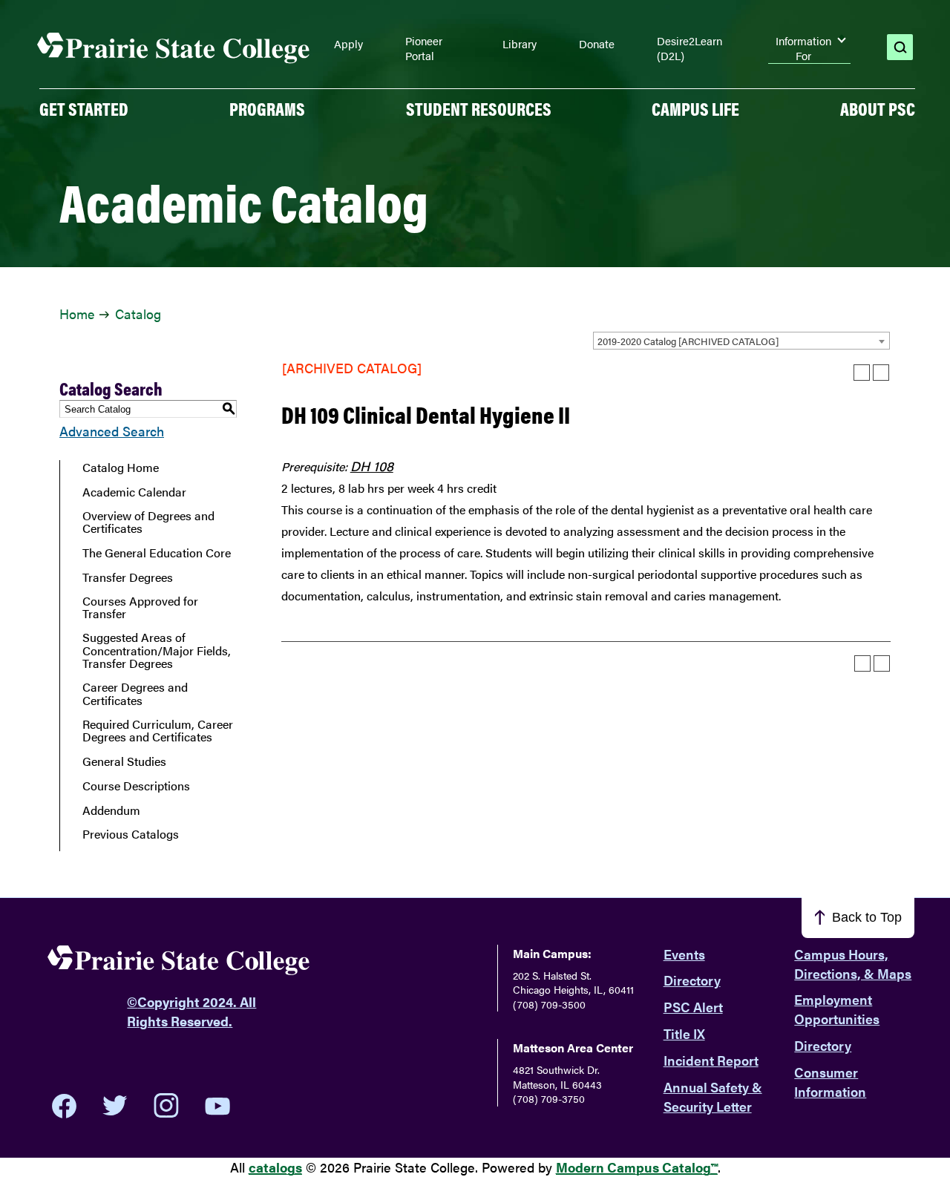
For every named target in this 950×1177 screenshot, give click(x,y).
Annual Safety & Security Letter (713, 1096)
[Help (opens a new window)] (881, 372)
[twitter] (115, 1105)
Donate (597, 43)
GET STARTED (83, 108)
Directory (692, 980)
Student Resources (478, 108)
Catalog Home (120, 467)
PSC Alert (693, 1006)
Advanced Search (111, 431)
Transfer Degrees (127, 577)
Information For (803, 48)
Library (519, 43)
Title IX (684, 1033)
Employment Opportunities (836, 1009)
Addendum (111, 810)
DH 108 (371, 465)
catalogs (275, 1167)
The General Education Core (156, 553)
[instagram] (166, 1105)
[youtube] (217, 1106)
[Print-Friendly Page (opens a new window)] (862, 372)
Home (76, 313)
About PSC (877, 108)
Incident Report (711, 1060)
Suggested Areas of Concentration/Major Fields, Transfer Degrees (156, 650)
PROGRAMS (267, 108)
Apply (348, 43)
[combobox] (741, 341)
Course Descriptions (136, 786)
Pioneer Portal (423, 47)
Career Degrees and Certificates (135, 693)
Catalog (138, 313)
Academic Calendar (134, 492)
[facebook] (64, 1105)
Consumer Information (830, 1082)
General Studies (124, 761)
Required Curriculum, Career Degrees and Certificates (157, 731)
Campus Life (695, 108)
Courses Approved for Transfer (140, 607)
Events (684, 954)
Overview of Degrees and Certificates (148, 522)
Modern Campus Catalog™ (637, 1167)
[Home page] (173, 49)
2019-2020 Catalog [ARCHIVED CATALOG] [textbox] (688, 341)
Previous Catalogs (130, 834)
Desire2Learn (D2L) (689, 47)
